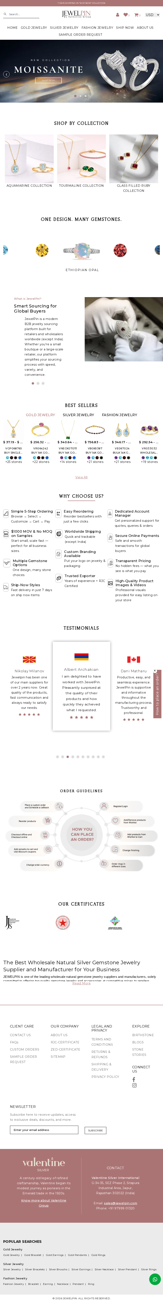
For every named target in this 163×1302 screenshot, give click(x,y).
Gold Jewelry (41, 415)
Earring (48, 1284)
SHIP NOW (125, 28)
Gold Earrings (55, 1255)
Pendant (78, 1284)
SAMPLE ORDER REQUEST (80, 35)
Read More (81, 983)
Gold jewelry (34, 28)
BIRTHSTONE (143, 1035)
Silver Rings (148, 1269)
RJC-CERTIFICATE (65, 1042)
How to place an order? (157, 694)
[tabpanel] (81, 71)
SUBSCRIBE (95, 1130)
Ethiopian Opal (82, 270)
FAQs (14, 1042)
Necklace (62, 1284)
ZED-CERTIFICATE (65, 1049)
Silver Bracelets (35, 1269)
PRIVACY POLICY (105, 1077)
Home (12, 28)
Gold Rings (98, 1255)
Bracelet (33, 1284)
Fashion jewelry (97, 28)
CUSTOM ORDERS (24, 1049)
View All (81, 477)
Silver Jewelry (79, 415)
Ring (91, 1284)
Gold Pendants (77, 1255)
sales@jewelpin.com (120, 1203)
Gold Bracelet (33, 1255)
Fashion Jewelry (119, 415)
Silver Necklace (104, 1269)
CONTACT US (20, 1035)
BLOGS (138, 1042)
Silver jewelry (64, 28)
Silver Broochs (58, 1269)
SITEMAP (58, 1057)
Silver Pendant (127, 1269)
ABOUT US (145, 28)
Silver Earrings (81, 1269)
